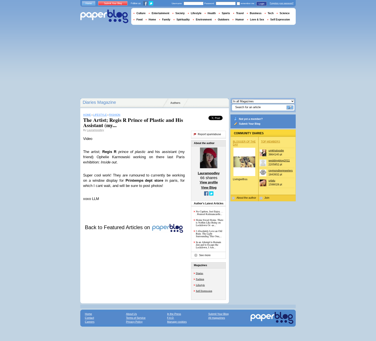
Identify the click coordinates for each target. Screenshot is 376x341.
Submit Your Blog (249, 123)
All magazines (216, 317)
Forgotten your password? (282, 3)
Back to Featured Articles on (118, 227)
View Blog (209, 187)
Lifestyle (200, 285)
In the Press (174, 314)
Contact (89, 317)
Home (89, 3)
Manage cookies (177, 321)
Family (166, 19)
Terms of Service (136, 317)
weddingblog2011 (279, 160)
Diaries (199, 273)
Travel (240, 13)
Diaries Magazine (99, 102)
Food (139, 19)
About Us (131, 314)
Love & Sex (257, 19)
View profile (209, 182)
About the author (246, 197)
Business (256, 13)
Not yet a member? (251, 119)
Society (180, 13)
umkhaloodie (276, 150)
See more (205, 255)
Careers (89, 321)
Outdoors (223, 19)
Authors (175, 102)
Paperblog (104, 16)
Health (212, 13)
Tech (271, 13)
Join (266, 197)
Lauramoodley (95, 130)
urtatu (272, 180)
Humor (239, 19)
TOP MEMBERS (270, 141)
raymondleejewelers (281, 170)
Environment (204, 19)
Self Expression (204, 290)
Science (285, 13)
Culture (141, 13)
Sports (226, 13)
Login (261, 3)
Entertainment (160, 13)
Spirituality (183, 19)
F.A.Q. (170, 317)
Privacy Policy (134, 321)
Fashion (200, 279)
